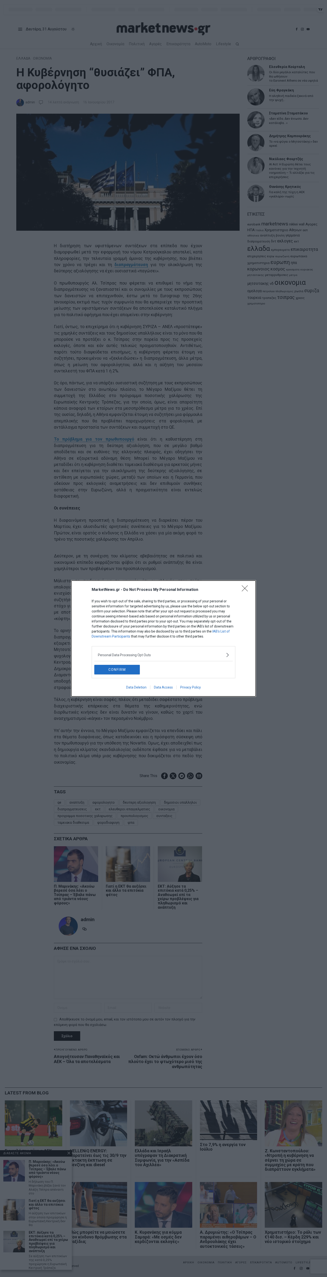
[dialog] (163, 638)
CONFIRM (117, 670)
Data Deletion (136, 687)
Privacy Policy (190, 687)
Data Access (163, 687)
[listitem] (163, 654)
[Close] (246, 589)
